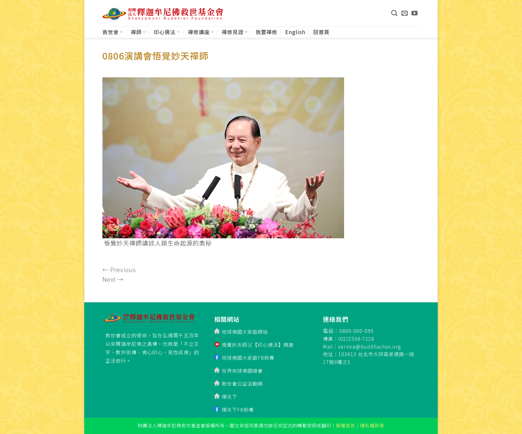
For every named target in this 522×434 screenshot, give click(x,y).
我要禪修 (266, 32)
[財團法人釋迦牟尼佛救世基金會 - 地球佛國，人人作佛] (162, 14)
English (295, 32)
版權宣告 (345, 425)
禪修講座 (199, 32)
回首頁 (321, 32)
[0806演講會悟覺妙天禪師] (223, 156)
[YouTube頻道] (414, 13)
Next (113, 279)
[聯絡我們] (404, 13)
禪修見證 (232, 32)
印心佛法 (165, 32)
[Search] (394, 13)
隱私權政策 (372, 425)
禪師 (136, 32)
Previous (119, 269)
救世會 (110, 32)
